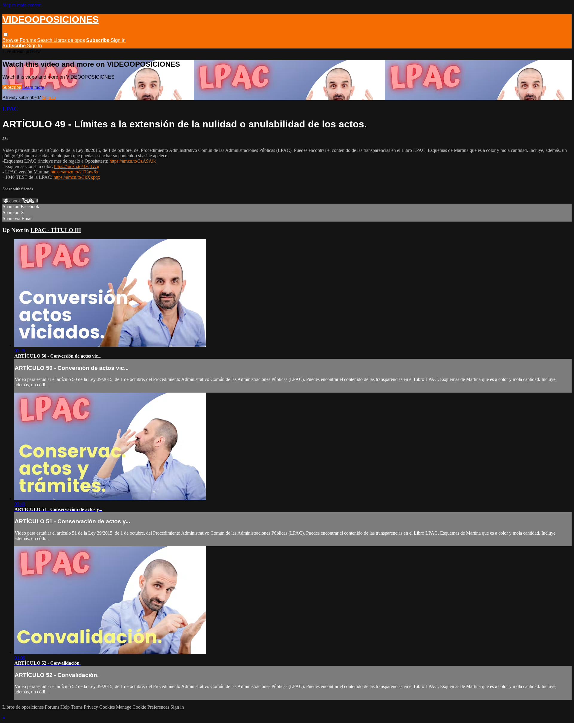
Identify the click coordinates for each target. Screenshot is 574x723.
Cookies (107, 707)
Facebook (12, 200)
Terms (77, 707)
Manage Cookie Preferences (143, 707)
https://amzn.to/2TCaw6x (74, 171)
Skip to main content (21, 4)
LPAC (10, 109)
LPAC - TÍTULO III (55, 230)
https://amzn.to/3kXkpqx (77, 177)
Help (65, 707)
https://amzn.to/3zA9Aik (132, 161)
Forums (28, 40)
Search (45, 40)
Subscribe (12, 87)
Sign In (34, 45)
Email (32, 200)
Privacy (91, 707)
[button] (5, 34)
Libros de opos (69, 40)
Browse (11, 40)
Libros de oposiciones (23, 707)
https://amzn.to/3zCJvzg (76, 166)
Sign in (118, 40)
